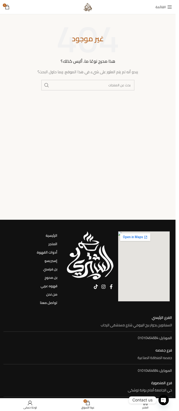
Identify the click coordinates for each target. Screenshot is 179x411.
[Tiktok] (95, 286)
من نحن (51, 294)
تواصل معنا (48, 302)
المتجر (52, 243)
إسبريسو (51, 260)
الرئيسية (51, 235)
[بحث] (46, 85)
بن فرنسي (50, 269)
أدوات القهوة (47, 252)
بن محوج (51, 277)
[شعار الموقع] (88, 6)
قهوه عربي (49, 285)
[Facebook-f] (111, 286)
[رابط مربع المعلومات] (87, 321)
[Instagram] (103, 286)
